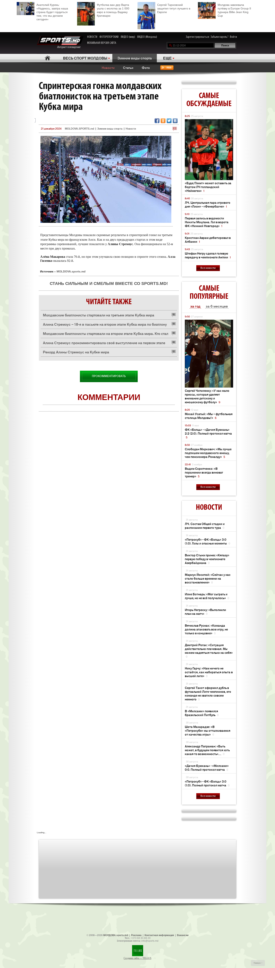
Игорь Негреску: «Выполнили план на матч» (205, 611)
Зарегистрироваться (197, 37)
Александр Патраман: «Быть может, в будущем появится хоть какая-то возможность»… (207, 750)
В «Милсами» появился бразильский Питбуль (202, 713)
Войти (233, 37)
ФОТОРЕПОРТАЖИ (109, 37)
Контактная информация (159, 935)
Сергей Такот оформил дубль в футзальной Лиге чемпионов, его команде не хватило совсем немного (208, 693)
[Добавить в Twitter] (169, 120)
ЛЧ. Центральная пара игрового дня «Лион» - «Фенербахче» (207, 204)
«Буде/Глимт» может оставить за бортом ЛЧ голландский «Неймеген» (208, 186)
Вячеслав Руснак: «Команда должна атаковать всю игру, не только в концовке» (206, 629)
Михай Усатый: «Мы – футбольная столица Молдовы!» (209, 416)
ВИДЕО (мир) (128, 37)
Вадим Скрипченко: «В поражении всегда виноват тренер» (204, 472)
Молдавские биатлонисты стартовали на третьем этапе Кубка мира (98, 314)
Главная (47, 58)
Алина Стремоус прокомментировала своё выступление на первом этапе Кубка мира (104, 343)
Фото (146, 67)
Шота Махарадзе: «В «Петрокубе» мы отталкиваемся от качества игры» (207, 730)
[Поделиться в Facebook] (157, 120)
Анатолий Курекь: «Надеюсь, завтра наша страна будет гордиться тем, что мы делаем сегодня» (52, 12)
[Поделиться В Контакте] (175, 120)
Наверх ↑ (258, 963)
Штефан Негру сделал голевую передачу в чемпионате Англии (208, 255)
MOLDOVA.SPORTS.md (79, 128)
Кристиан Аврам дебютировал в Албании (208, 239)
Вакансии (182, 935)
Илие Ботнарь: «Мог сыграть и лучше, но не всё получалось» (207, 596)
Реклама (136, 935)
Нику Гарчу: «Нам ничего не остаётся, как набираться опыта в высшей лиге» (209, 672)
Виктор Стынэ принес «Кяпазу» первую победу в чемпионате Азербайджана (207, 559)
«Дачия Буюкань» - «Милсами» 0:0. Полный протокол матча (207, 767)
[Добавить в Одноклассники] (163, 120)
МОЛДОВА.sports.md (115, 935)
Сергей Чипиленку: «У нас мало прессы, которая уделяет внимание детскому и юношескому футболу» (207, 396)
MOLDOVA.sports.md (71, 271)
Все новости (208, 268)
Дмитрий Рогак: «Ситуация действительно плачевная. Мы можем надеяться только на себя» (209, 650)
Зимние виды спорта (134, 57)
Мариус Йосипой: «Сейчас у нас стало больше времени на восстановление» (208, 578)
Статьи (128, 67)
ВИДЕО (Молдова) (147, 37)
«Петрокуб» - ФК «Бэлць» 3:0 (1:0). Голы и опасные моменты (207, 541)
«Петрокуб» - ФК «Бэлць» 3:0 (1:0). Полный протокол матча (207, 783)
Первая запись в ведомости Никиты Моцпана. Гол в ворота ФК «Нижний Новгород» (206, 222)
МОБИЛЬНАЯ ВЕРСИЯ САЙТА (101, 43)
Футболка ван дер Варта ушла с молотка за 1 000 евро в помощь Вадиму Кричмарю (113, 10)
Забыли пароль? (219, 37)
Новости (108, 67)
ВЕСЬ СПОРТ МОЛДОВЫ (85, 57)
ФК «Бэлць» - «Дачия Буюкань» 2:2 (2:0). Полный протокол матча (208, 433)
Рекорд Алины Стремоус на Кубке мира (76, 351)
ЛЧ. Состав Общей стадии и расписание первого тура (205, 525)
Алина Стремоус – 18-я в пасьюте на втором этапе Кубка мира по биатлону (105, 324)
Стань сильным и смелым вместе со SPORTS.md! (109, 283)
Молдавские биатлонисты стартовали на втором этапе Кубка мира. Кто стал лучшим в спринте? (105, 334)
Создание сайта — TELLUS (137, 958)
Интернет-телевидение (70, 47)
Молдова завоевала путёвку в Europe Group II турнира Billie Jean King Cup (234, 10)
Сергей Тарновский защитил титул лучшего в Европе (173, 8)
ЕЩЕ (167, 57)
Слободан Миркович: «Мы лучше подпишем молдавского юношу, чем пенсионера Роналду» (208, 452)
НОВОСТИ (92, 37)
